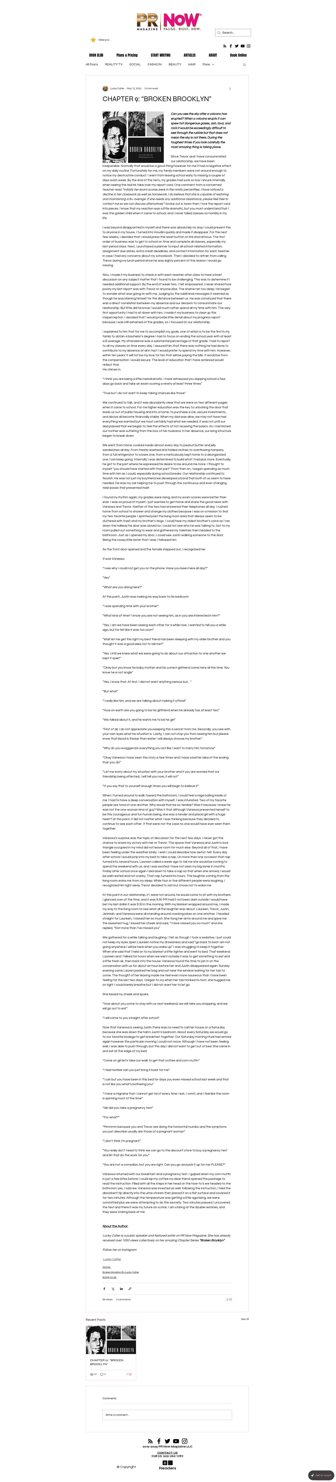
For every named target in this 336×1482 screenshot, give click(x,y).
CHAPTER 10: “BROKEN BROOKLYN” (106, 1362)
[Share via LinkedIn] (121, 1288)
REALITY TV (113, 64)
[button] (244, 64)
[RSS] (224, 46)
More (206, 64)
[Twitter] (236, 46)
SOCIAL (135, 64)
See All (245, 1319)
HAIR (191, 64)
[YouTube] (242, 46)
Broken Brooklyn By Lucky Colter (121, 1272)
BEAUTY (175, 64)
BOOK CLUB (109, 1277)
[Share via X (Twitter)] (112, 1288)
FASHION (155, 64)
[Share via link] (130, 1288)
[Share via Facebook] (104, 1288)
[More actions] (230, 88)
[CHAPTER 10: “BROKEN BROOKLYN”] (111, 1340)
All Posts (92, 64)
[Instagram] (248, 46)
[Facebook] (230, 46)
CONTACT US (167, 1452)
